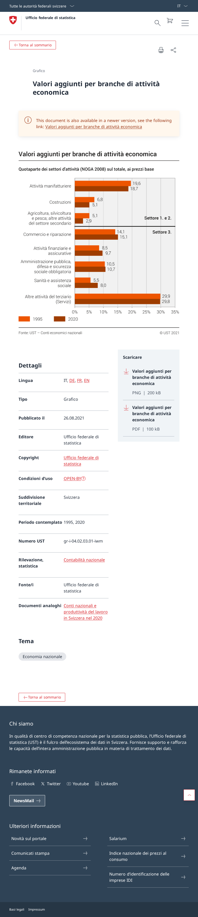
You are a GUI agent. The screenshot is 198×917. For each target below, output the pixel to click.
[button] (189, 795)
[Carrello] (169, 20)
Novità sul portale (28, 838)
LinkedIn (109, 784)
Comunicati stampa (30, 853)
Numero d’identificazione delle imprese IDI (139, 877)
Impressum (36, 909)
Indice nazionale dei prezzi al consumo (137, 856)
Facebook (25, 784)
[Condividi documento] (173, 50)
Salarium (118, 838)
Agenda (18, 868)
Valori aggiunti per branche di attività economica (93, 126)
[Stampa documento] (161, 50)
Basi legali (16, 909)
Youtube (81, 784)
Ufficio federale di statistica (50, 17)
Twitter (54, 784)
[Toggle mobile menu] (185, 23)
